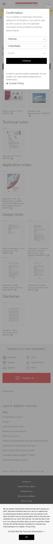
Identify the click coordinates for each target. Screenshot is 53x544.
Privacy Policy (30, 527)
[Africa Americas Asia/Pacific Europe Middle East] (26, 39)
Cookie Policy (16, 83)
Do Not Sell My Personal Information (25, 532)
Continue (26, 61)
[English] (26, 53)
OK (26, 537)
